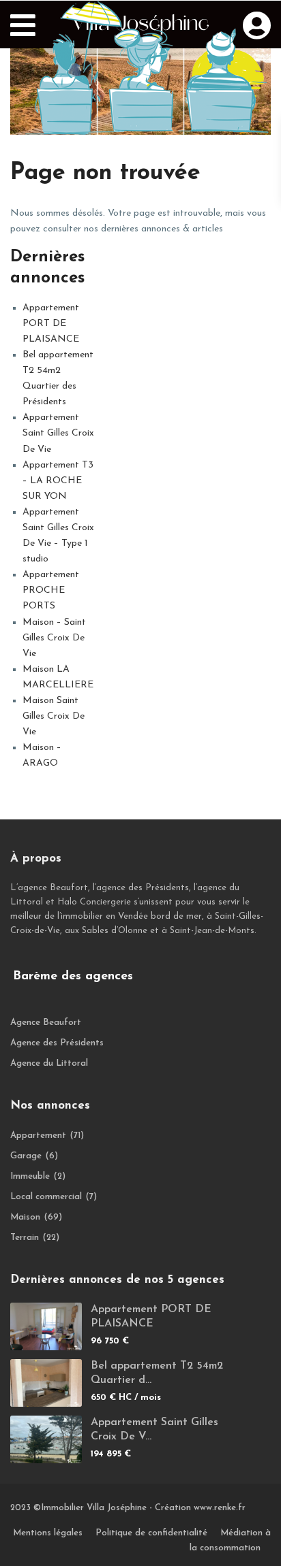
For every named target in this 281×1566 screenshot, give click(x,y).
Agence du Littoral (49, 1063)
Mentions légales (48, 1533)
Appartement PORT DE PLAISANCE (51, 323)
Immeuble (30, 1176)
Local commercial (46, 1196)
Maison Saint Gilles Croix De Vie (54, 716)
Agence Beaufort (45, 1022)
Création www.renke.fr (200, 1507)
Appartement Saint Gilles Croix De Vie (58, 433)
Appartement (38, 1135)
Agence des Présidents (57, 1043)
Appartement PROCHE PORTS (51, 590)
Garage (26, 1156)
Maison (25, 1217)
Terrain (24, 1237)
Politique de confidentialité (151, 1533)
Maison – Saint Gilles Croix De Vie (54, 638)
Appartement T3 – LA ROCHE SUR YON (58, 481)
